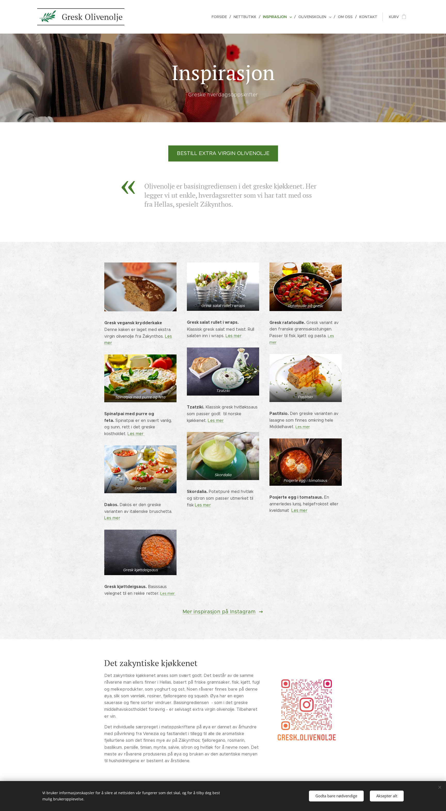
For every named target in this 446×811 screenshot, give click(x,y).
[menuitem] (220, 16)
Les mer (136, 433)
